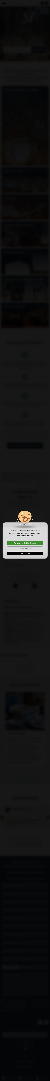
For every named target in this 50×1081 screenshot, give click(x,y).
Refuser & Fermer (25, 548)
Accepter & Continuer (25, 543)
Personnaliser (25, 553)
